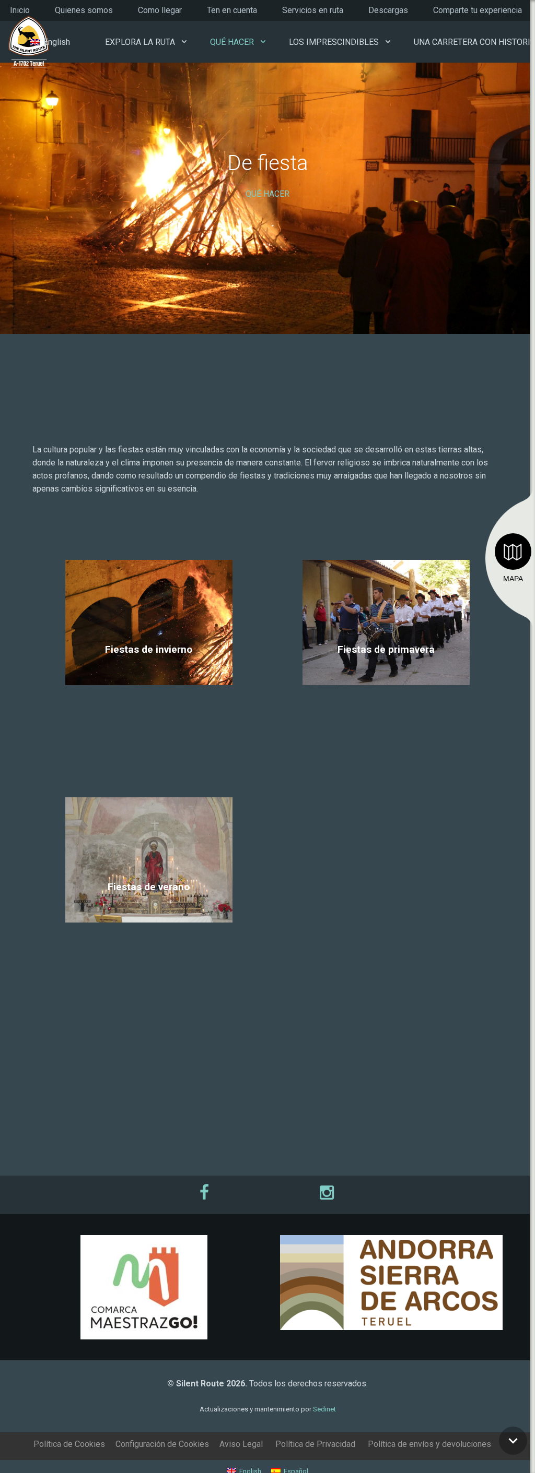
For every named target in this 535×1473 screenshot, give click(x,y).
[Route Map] (513, 551)
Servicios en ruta (312, 10)
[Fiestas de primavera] (386, 676)
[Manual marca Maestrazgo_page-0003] (143, 1287)
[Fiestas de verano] (148, 913)
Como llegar (160, 10)
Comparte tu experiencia (477, 10)
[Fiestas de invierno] (148, 676)
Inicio (20, 10)
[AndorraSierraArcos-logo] (391, 1282)
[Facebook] (206, 1192)
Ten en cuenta (232, 10)
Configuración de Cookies (162, 1444)
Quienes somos (84, 10)
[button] (184, 41)
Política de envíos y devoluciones (429, 1444)
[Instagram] (329, 1192)
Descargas (388, 10)
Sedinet (324, 1409)
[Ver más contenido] (513, 1441)
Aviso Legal (241, 1444)
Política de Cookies (69, 1444)
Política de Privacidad (315, 1444)
